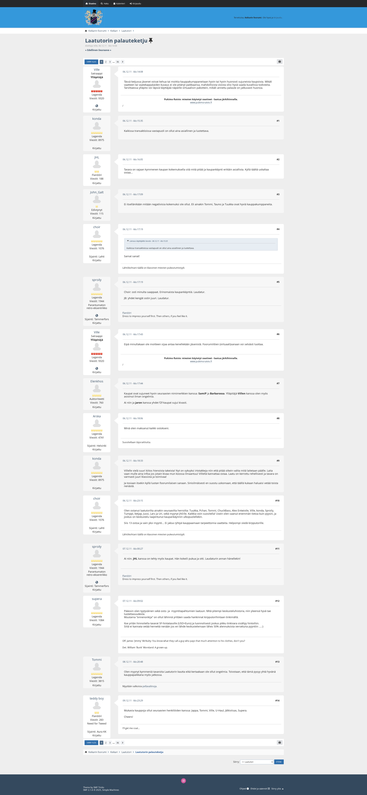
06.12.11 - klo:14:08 (133, 71)
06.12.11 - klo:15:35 (133, 120)
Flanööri (126, 312)
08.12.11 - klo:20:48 (133, 661)
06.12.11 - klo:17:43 (133, 334)
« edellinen (91, 50)
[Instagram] (183, 780)
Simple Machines (110, 789)
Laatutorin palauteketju (116, 40)
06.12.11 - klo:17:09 (133, 194)
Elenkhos (96, 381)
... (114, 61)
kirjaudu (278, 17)
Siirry (236, 762)
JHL (96, 157)
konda (96, 119)
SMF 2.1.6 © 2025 (92, 789)
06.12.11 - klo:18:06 (133, 418)
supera (97, 599)
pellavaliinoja (149, 686)
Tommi (97, 660)
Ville (97, 70)
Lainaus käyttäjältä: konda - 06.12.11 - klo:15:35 (149, 241)
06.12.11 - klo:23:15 (133, 500)
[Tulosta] (280, 61)
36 (118, 61)
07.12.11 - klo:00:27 (133, 548)
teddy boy (97, 698)
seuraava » (104, 50)
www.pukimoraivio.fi (201, 102)
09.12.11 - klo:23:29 (133, 700)
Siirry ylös (91, 742)
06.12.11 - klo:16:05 (133, 159)
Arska (97, 416)
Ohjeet (243, 788)
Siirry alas (91, 62)
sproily (96, 280)
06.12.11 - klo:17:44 (133, 383)
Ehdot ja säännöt (259, 788)
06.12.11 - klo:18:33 (133, 460)
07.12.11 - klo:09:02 (133, 601)
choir (96, 227)
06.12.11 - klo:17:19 (133, 229)
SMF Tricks (98, 787)
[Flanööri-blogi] (96, 315)
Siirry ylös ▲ (277, 788)
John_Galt (97, 192)
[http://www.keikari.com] (96, 105)
